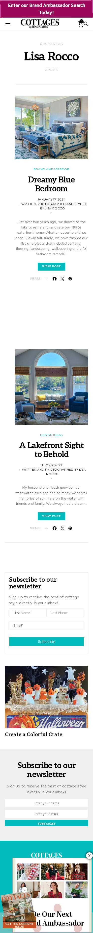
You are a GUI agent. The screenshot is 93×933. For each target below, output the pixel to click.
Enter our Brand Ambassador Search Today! (46, 8)
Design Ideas (51, 435)
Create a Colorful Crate (33, 735)
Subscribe (46, 641)
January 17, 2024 (51, 199)
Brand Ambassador (51, 169)
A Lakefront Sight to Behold (51, 450)
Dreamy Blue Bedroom (51, 184)
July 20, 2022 (51, 465)
